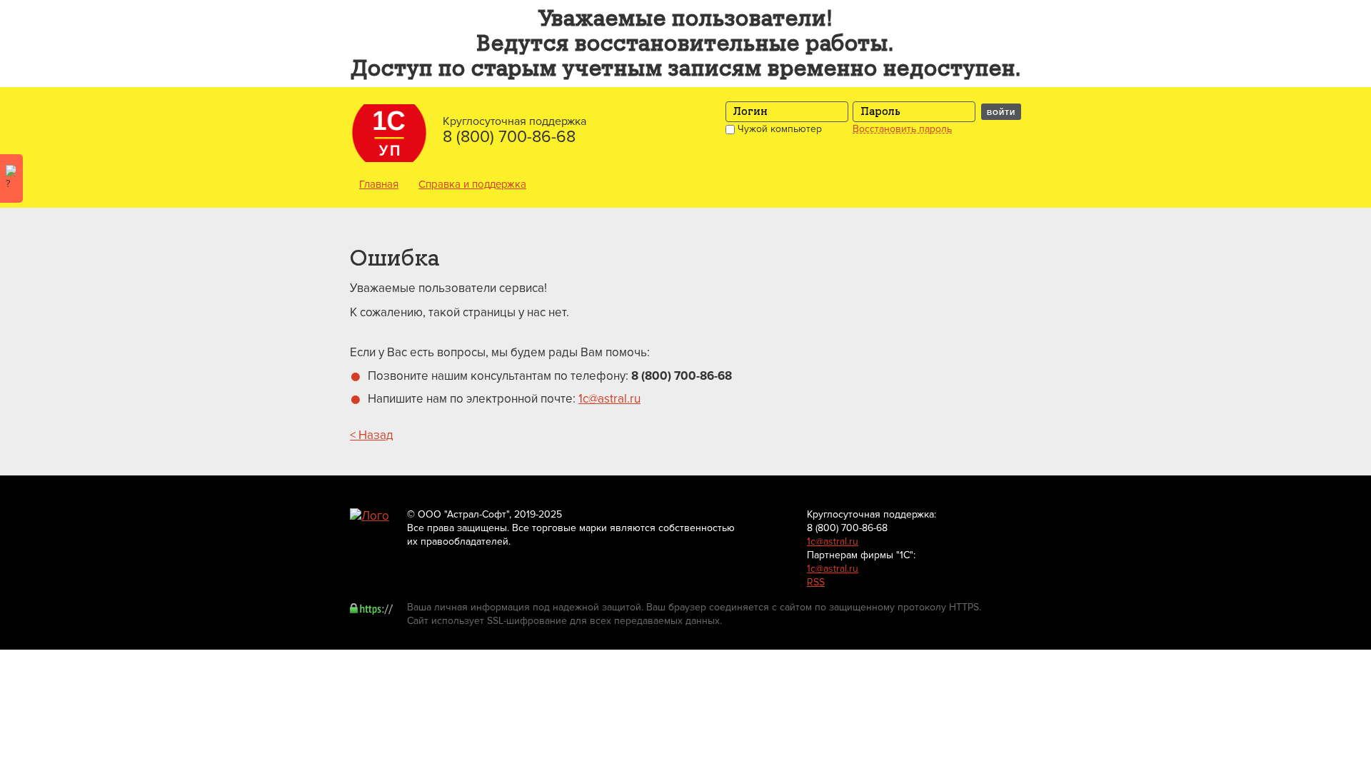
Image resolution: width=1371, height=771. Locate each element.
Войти (1001, 112)
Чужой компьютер (778, 129)
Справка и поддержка (472, 184)
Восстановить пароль (902, 129)
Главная (378, 184)
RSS (816, 582)
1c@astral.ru (609, 398)
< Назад (371, 435)
